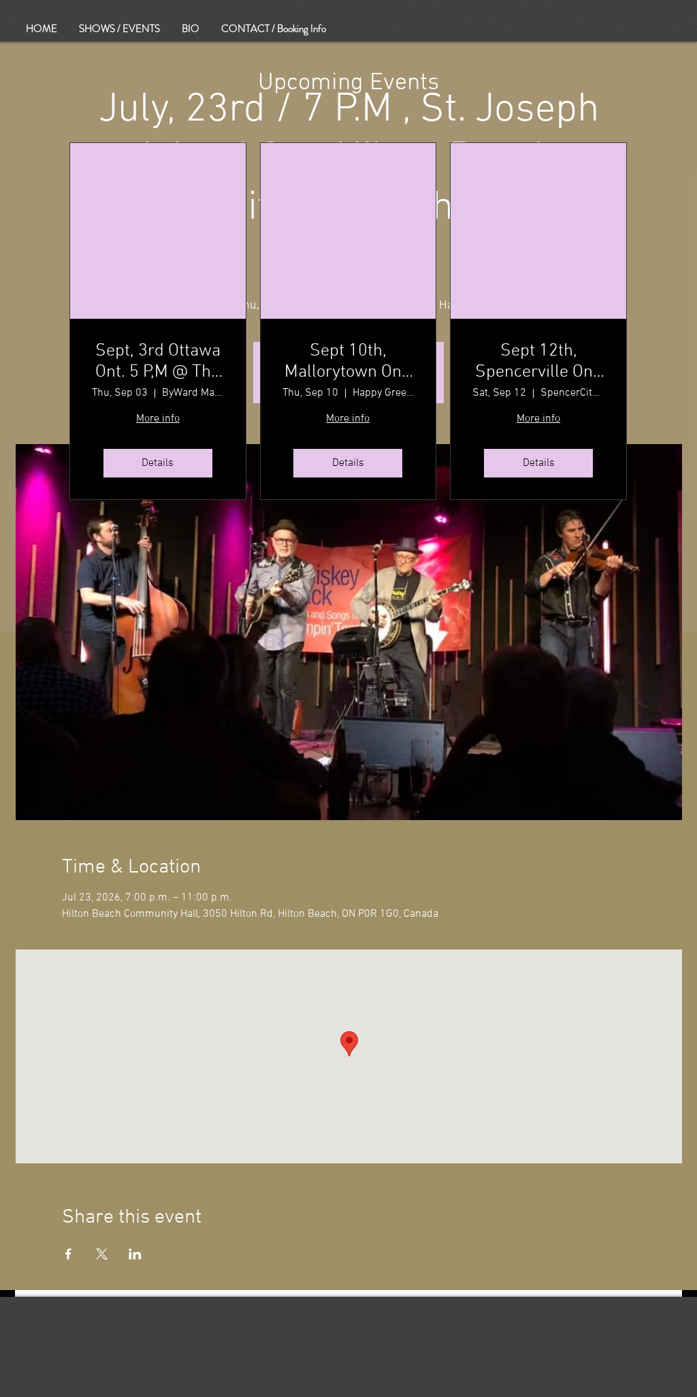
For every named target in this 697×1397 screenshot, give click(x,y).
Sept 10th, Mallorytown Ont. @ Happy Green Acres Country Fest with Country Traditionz (347, 362)
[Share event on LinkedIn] (135, 1254)
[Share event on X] (101, 1254)
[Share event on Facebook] (68, 1254)
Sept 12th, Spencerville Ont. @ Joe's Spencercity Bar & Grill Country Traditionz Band (538, 362)
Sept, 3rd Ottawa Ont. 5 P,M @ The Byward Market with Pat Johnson (158, 362)
